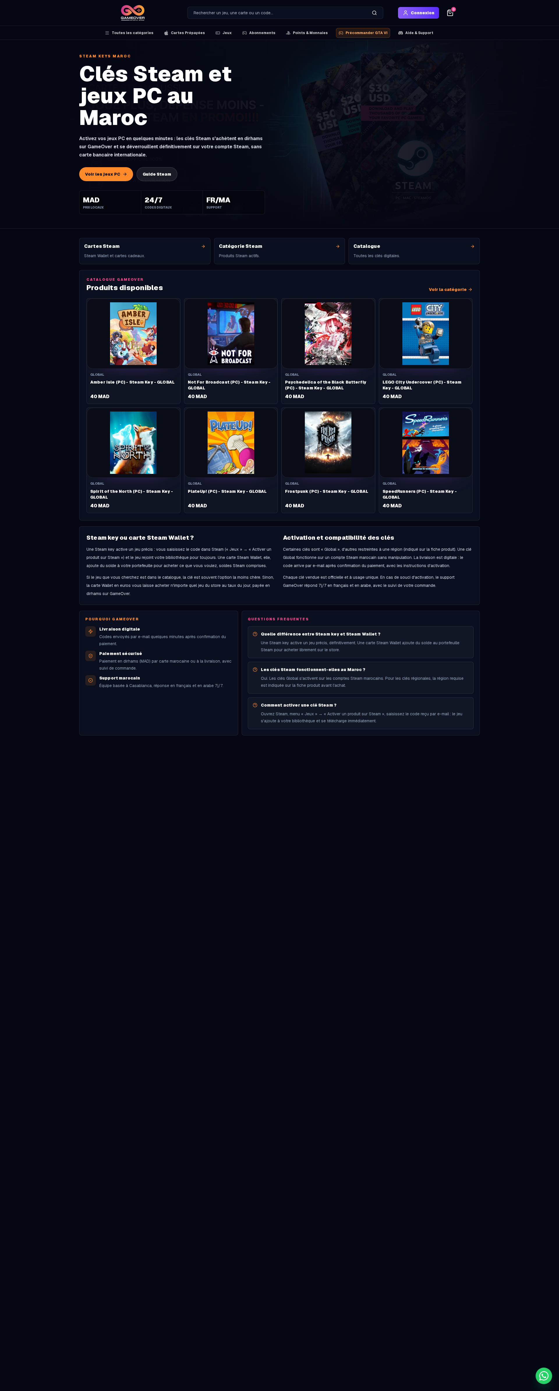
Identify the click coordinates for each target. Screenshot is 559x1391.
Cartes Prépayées (188, 33)
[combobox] (277, 13)
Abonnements (262, 33)
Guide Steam (157, 174)
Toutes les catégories (132, 33)
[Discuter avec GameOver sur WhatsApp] (544, 1376)
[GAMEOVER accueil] (132, 13)
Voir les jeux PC (102, 174)
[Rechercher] (374, 13)
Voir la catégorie (448, 289)
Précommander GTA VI (367, 33)
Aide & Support (419, 33)
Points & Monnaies (310, 33)
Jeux (227, 33)
